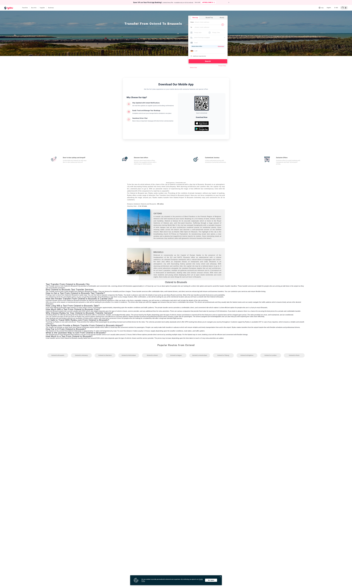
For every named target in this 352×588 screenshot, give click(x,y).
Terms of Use (193, 67)
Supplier (42, 7)
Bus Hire (33, 7)
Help (322, 7)
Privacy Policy (222, 65)
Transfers (25, 7)
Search (208, 61)
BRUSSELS (159, 252)
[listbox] (329, 7)
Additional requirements (199, 56)
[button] (192, 51)
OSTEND (158, 213)
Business (51, 7)
